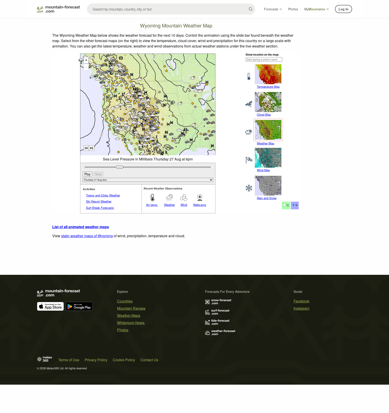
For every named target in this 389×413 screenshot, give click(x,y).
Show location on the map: (262, 54)
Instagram (301, 308)
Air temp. (152, 205)
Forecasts (271, 9)
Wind (184, 205)
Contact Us (149, 359)
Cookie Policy (124, 359)
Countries (125, 301)
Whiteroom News (131, 322)
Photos (293, 9)
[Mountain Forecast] (58, 9)
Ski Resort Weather (98, 201)
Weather (169, 205)
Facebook (301, 301)
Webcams (199, 205)
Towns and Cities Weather (103, 195)
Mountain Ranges (131, 308)
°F (296, 205)
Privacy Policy (96, 359)
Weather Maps (128, 315)
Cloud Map (264, 114)
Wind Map (263, 170)
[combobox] (171, 9)
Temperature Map (268, 86)
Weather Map (265, 143)
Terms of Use (68, 359)
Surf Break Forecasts (100, 207)
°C (287, 205)
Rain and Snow (266, 198)
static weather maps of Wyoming (87, 235)
